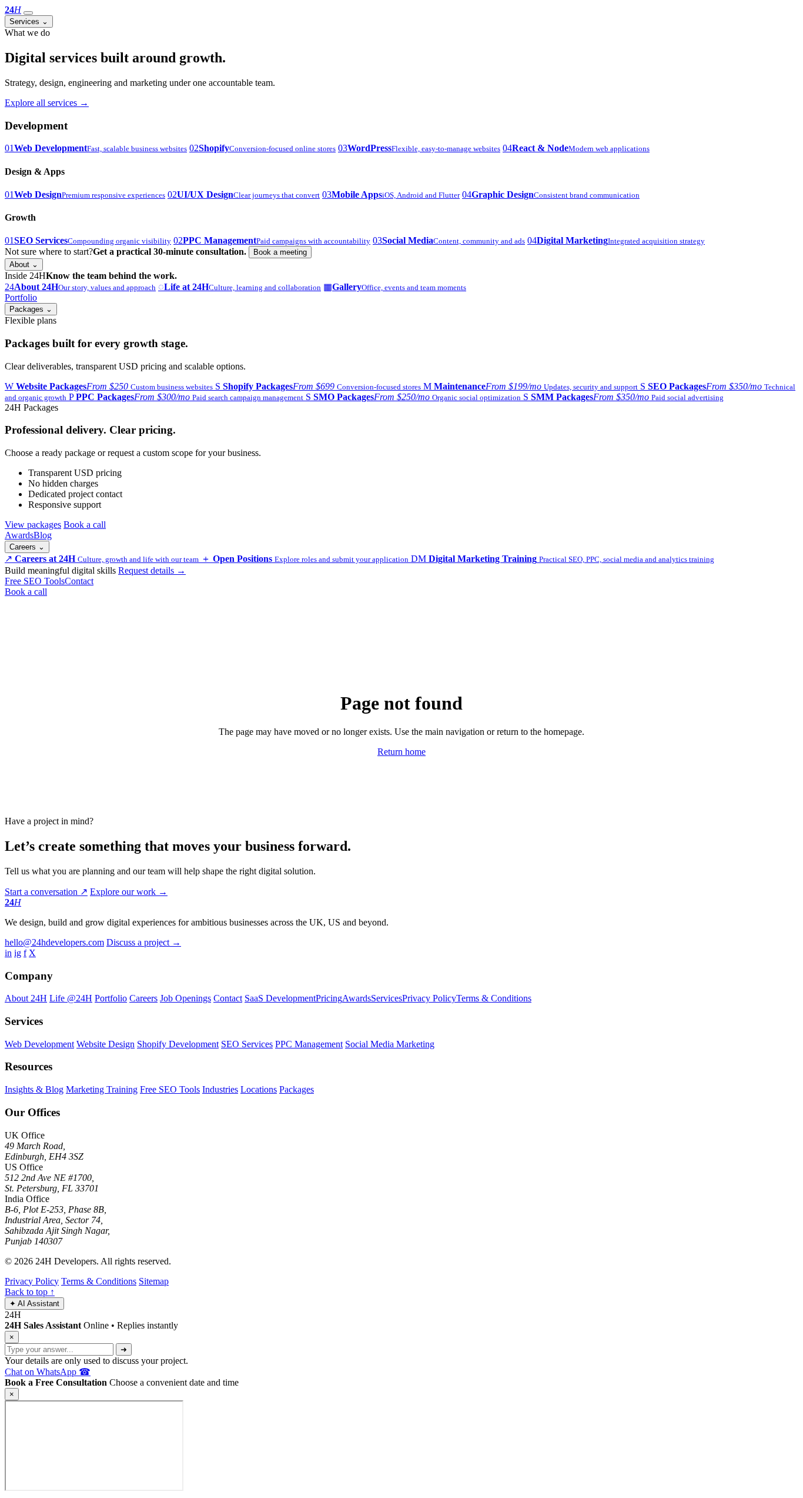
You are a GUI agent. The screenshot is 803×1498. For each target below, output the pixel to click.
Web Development (39, 1044)
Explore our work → (129, 892)
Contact (79, 581)
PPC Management (309, 1044)
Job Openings (185, 998)
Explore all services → (47, 103)
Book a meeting (280, 252)
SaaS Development (280, 998)
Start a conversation (46, 892)
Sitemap (154, 1281)
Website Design (105, 1044)
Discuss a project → (143, 942)
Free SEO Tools (35, 581)
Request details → (152, 570)
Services (28, 21)
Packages (30, 309)
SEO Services (247, 1044)
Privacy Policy (429, 998)
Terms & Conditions (493, 998)
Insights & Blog (34, 1089)
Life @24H (70, 998)
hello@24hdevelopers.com (54, 942)
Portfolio (21, 297)
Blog (43, 535)
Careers (27, 546)
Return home (401, 752)
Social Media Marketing (389, 1044)
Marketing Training (102, 1089)
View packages (33, 525)
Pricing (329, 998)
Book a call (84, 525)
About (23, 264)
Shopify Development (178, 1044)
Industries (220, 1089)
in (8, 953)
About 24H (26, 998)
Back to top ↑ (30, 1292)
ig (17, 953)
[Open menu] (28, 13)
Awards (19, 535)
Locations (258, 1089)
